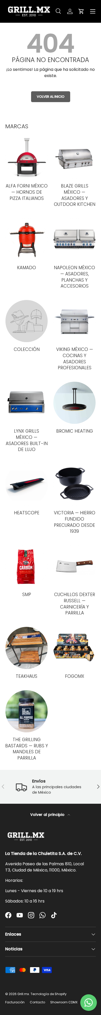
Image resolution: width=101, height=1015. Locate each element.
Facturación (15, 1002)
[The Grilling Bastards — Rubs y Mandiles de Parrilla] (26, 711)
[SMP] (26, 566)
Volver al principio (48, 814)
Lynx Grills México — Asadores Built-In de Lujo (27, 440)
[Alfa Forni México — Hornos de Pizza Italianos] (26, 158)
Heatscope (26, 513)
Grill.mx (23, 994)
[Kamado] (26, 239)
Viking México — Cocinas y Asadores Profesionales (74, 358)
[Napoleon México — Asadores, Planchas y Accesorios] (74, 239)
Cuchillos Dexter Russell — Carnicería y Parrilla (74, 603)
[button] (81, 11)
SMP (26, 594)
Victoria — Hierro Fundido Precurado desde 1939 (74, 522)
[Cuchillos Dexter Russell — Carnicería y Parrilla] (74, 566)
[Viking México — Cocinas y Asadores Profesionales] (74, 321)
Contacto (37, 1002)
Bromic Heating (74, 431)
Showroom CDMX (63, 1002)
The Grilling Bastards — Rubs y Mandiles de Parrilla (26, 748)
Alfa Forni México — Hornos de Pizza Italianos (27, 192)
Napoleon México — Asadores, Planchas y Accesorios (74, 277)
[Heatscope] (26, 484)
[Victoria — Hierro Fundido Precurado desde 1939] (74, 484)
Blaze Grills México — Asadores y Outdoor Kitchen (74, 195)
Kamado (26, 268)
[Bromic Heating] (74, 403)
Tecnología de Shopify (49, 994)
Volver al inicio (50, 96)
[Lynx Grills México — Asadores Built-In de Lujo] (26, 403)
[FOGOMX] (74, 648)
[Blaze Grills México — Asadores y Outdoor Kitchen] (74, 158)
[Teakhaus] (26, 648)
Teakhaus (26, 676)
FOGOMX (74, 676)
